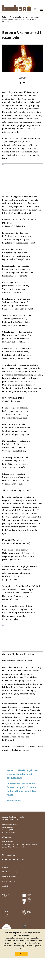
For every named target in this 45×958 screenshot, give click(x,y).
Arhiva (24, 17)
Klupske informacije (9, 872)
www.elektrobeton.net (12, 677)
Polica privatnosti (9, 881)
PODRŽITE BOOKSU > (15, 801)
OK (21, 954)
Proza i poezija (15, 17)
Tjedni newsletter (9, 855)
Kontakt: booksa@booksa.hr (13, 817)
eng (22, 859)
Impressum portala (9, 877)
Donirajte (5, 886)
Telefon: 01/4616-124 (10, 820)
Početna (5, 17)
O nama (5, 867)
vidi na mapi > (7, 837)
